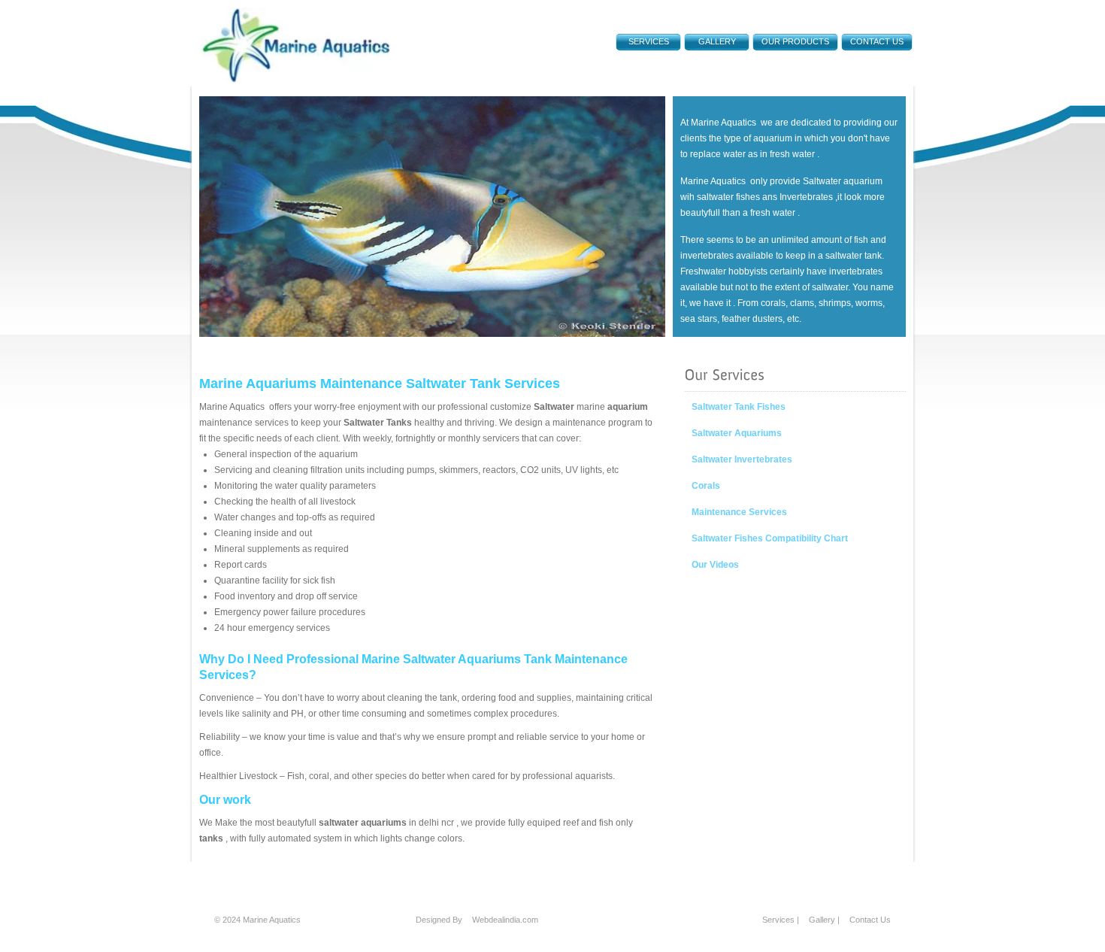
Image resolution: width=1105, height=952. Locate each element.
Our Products (795, 41)
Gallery (717, 41)
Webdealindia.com (505, 919)
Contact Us (877, 41)
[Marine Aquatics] (295, 79)
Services (778, 919)
